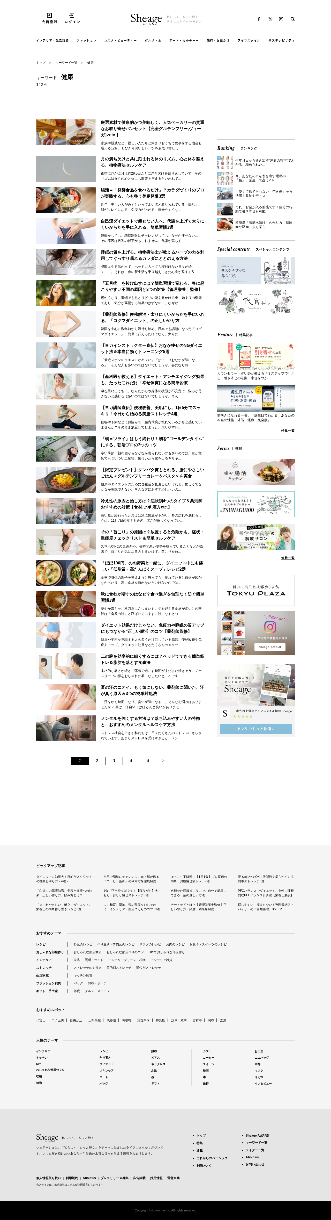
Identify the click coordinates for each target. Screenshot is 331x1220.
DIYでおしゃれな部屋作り (167, 952)
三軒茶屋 (94, 1020)
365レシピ (204, 1165)
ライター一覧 (255, 1150)
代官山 (41, 1020)
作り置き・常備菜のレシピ (115, 944)
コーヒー (208, 1057)
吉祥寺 (197, 1020)
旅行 (206, 1083)
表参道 (111, 1020)
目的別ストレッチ (119, 968)
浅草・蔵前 (179, 1020)
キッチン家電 (83, 975)
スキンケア (107, 1070)
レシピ (41, 944)
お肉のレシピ (175, 944)
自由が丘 (76, 1020)
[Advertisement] (256, 99)
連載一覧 (288, 558)
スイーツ (208, 1064)
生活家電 (42, 975)
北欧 (154, 1070)
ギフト (155, 1083)
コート (104, 1077)
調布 (211, 1020)
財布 (154, 1051)
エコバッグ (262, 1057)
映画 (206, 1070)
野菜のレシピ (83, 944)
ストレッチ (44, 968)
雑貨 (77, 991)
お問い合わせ (255, 1164)
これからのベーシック (212, 1158)
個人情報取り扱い (48, 1178)
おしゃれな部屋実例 (88, 952)
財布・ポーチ (97, 983)
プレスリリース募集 (115, 1178)
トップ (41, 62)
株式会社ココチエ (64, 1184)
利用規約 (72, 1178)
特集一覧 (288, 431)
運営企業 (173, 1178)
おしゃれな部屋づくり (50, 1069)
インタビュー (263, 1083)
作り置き (105, 1057)
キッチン (42, 1057)
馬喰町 (126, 1020)
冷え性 (259, 1077)
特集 (200, 1143)
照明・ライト (94, 960)
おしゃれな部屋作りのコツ (125, 952)
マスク (259, 1070)
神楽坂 (160, 1020)
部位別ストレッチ (148, 968)
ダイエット (107, 1064)
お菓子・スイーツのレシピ (208, 944)
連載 (200, 1150)
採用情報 (156, 1178)
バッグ (78, 983)
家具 (77, 960)
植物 (39, 1082)
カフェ (207, 1051)
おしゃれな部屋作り (50, 952)
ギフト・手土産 (47, 991)
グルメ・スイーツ (97, 991)
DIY (38, 1063)
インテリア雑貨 (161, 960)
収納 (39, 1076)
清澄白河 (143, 1020)
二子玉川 (57, 1020)
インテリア (44, 960)
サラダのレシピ (150, 944)
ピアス (155, 1057)
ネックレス (158, 1064)
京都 (257, 1064)
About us (89, 1178)
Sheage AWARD (257, 1135)
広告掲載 (139, 1178)
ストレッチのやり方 (88, 968)
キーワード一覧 (66, 62)
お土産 (259, 1051)
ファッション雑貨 (48, 983)
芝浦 (223, 1020)
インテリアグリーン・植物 (127, 960)
